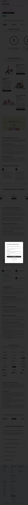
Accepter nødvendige (14, 258)
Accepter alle (14, 256)
